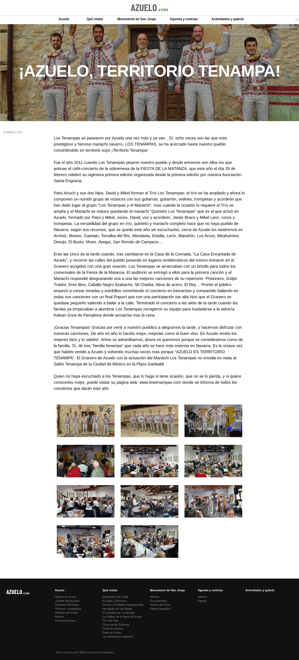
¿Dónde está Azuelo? (67, 600)
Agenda (202, 600)
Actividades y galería (228, 19)
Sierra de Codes (112, 632)
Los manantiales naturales (118, 636)
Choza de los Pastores (116, 624)
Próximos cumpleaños (68, 608)
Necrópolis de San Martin (117, 608)
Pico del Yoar (110, 620)
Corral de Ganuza (113, 628)
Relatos (59, 616)
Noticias (202, 596)
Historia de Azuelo (65, 596)
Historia (154, 596)
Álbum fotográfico (160, 608)
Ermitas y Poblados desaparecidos (123, 604)
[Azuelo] (149, 7)
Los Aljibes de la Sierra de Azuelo (122, 616)
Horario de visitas (160, 604)
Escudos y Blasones (115, 600)
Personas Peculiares (67, 604)
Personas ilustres (65, 620)
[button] (86, 422)
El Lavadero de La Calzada (118, 612)
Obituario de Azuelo (66, 612)
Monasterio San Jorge (115, 596)
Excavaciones (158, 600)
